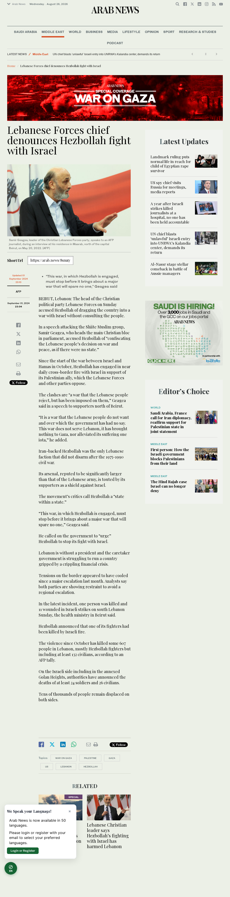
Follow (20, 382)
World (75, 32)
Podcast (115, 43)
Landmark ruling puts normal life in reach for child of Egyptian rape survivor (170, 163)
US (46, 766)
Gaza (112, 758)
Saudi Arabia (25, 32)
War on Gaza (63, 758)
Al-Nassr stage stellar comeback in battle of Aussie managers (54, 54)
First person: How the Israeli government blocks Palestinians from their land (169, 456)
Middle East (53, 32)
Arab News (18, 4)
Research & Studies (197, 32)
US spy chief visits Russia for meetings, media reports (168, 187)
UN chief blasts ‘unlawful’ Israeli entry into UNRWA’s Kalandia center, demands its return (106, 54)
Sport (169, 32)
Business (94, 32)
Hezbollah (90, 766)
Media (112, 32)
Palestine (90, 758)
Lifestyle (131, 32)
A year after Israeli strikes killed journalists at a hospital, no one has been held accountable (169, 212)
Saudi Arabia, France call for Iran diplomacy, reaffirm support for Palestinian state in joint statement (170, 422)
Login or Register (23, 850)
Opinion (152, 32)
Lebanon (65, 766)
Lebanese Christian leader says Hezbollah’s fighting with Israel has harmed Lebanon (108, 835)
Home (11, 66)
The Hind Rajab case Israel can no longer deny (168, 486)
